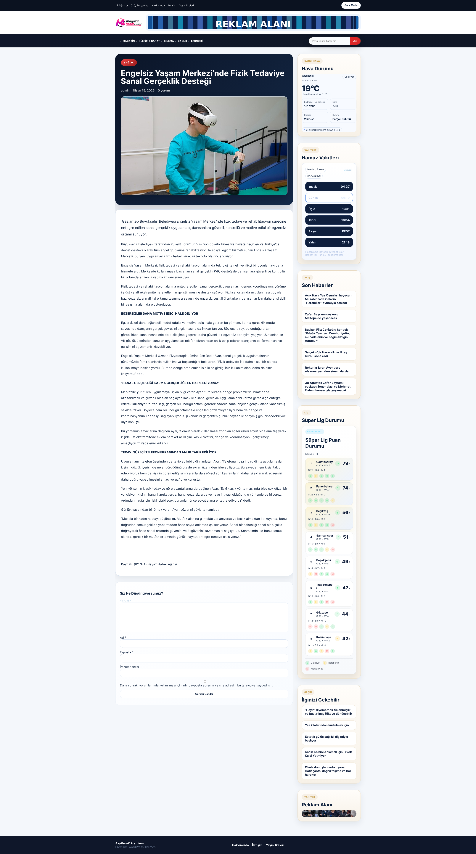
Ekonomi (197, 40)
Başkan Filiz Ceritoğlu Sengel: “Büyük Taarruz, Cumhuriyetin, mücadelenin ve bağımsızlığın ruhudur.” (327, 335)
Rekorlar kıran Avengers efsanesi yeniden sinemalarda (326, 369)
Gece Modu (351, 5)
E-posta (127, 652)
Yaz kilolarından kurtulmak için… (328, 725)
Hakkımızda (158, 5)
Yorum (125, 601)
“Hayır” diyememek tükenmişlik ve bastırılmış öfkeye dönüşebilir (328, 711)
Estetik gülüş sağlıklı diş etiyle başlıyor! (326, 738)
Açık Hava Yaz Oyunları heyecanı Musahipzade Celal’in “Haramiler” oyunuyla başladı (328, 299)
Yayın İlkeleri (186, 5)
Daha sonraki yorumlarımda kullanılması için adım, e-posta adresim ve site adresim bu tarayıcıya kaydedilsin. (196, 685)
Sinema (169, 40)
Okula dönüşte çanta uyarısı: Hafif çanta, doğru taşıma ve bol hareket (328, 770)
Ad (123, 637)
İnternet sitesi (129, 667)
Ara (355, 41)
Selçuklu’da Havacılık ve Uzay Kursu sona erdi (326, 354)
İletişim (172, 5)
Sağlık (182, 40)
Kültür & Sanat (149, 40)
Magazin (129, 40)
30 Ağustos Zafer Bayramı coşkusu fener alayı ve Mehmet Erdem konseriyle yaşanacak (327, 386)
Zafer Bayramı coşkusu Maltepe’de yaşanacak (322, 316)
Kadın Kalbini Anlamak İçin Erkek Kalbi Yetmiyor (328, 753)
